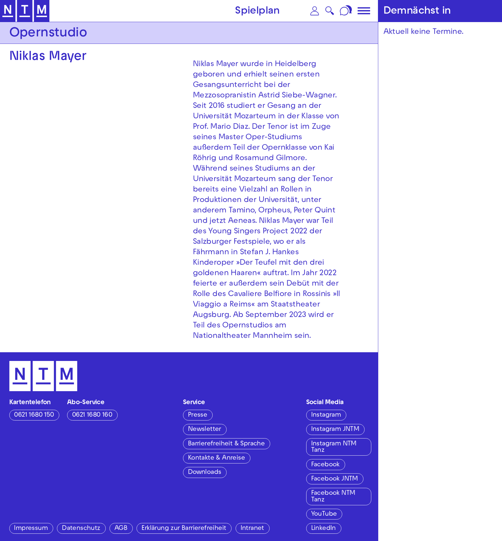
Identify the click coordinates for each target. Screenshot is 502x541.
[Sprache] (346, 11)
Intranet (252, 529)
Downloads (204, 473)
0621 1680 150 (34, 415)
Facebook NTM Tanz (333, 496)
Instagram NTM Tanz (333, 447)
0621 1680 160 (92, 415)
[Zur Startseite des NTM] (24, 11)
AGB (120, 529)
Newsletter (204, 430)
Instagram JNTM (335, 430)
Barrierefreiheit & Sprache (226, 444)
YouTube (324, 514)
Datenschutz (81, 529)
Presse (197, 415)
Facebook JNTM (334, 479)
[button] (314, 11)
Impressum (31, 529)
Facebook (325, 465)
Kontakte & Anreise (216, 458)
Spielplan (257, 12)
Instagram (326, 415)
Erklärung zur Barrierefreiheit (183, 529)
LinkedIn (323, 529)
